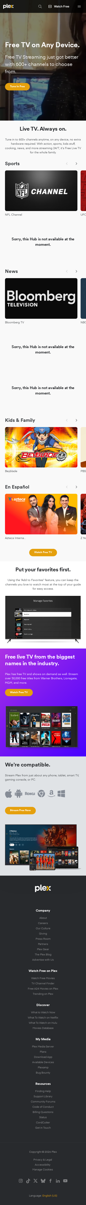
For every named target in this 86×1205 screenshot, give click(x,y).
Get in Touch (43, 1127)
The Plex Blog (43, 954)
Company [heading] (43, 910)
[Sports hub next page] (76, 164)
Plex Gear (43, 949)
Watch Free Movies (43, 978)
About (43, 917)
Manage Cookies (42, 1169)
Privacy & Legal (42, 1159)
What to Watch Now (43, 1012)
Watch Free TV (43, 552)
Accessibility (42, 1164)
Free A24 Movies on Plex (43, 988)
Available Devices (43, 1062)
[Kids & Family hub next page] (76, 420)
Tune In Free (17, 86)
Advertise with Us (43, 959)
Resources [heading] (43, 1084)
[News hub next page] (76, 271)
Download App (43, 1056)
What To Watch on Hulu (43, 1022)
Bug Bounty (43, 1072)
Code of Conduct (43, 1106)
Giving (43, 933)
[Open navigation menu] (79, 6)
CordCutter (43, 1122)
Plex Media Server (43, 1046)
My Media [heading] (43, 1039)
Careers (43, 923)
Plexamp (43, 1067)
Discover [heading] (43, 1005)
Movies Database (43, 1028)
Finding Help (43, 1091)
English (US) (49, 1195)
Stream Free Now (20, 810)
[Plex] (43, 888)
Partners (43, 944)
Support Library (43, 1096)
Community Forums (43, 1101)
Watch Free (61, 6)
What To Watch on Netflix (43, 1017)
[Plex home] (8, 6)
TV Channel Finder (43, 983)
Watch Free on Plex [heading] (43, 971)
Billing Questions (43, 1112)
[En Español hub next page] (76, 487)
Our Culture (43, 928)
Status (43, 1117)
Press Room (43, 938)
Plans (43, 1051)
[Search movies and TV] (40, 6)
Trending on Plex (43, 993)
